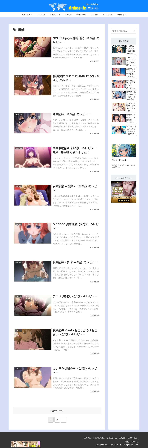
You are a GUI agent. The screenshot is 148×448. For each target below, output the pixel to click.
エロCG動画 (132, 438)
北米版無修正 (100, 438)
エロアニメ (88, 438)
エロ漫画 (122, 438)
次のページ (57, 410)
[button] (134, 30)
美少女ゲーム (112, 438)
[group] (124, 156)
